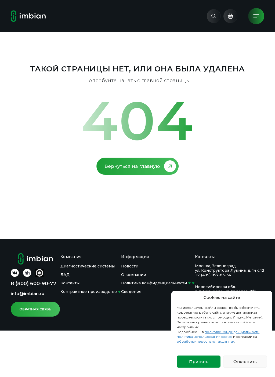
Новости (129, 266)
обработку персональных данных (205, 341)
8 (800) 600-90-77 (33, 284)
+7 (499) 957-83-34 (213, 275)
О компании (133, 274)
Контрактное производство (88, 291)
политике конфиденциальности (232, 332)
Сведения (131, 291)
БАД (65, 274)
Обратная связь (35, 309)
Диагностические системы (87, 266)
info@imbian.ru (27, 293)
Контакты (69, 283)
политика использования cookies (204, 337)
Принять (198, 361)
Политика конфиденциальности (154, 283)
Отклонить (245, 361)
